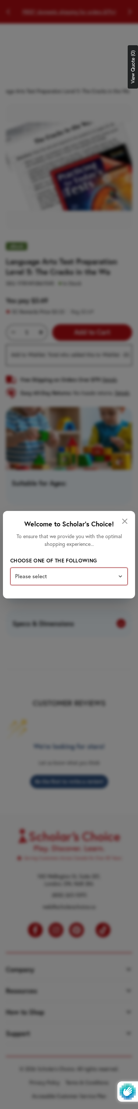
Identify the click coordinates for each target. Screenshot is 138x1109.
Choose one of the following (53, 560)
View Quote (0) (133, 66)
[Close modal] (124, 521)
